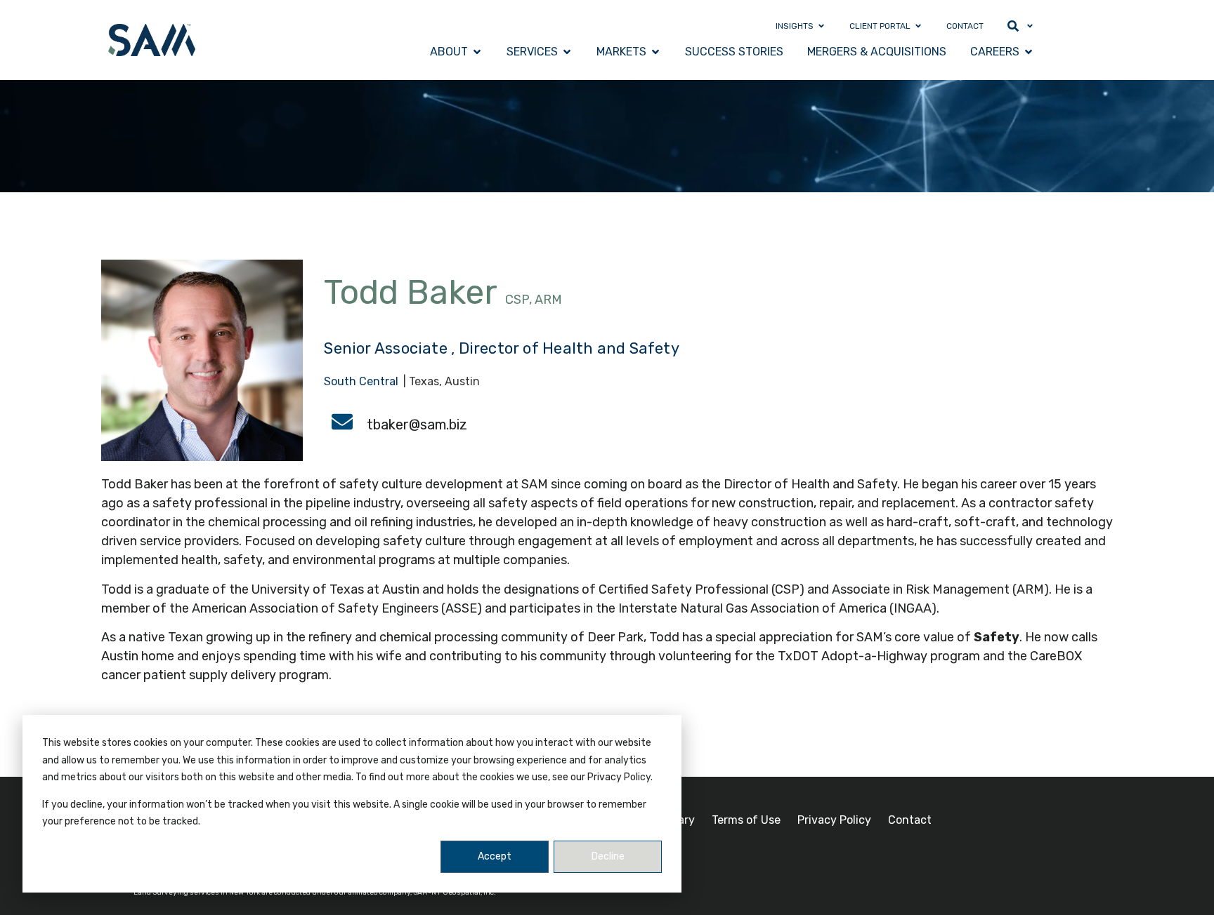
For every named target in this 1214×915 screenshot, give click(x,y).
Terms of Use (746, 820)
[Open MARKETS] (655, 52)
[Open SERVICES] (567, 52)
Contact (910, 820)
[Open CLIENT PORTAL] (918, 26)
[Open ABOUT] (477, 52)
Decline (608, 856)
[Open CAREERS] (1028, 52)
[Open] (1030, 26)
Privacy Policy (834, 820)
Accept (494, 856)
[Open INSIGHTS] (821, 26)
